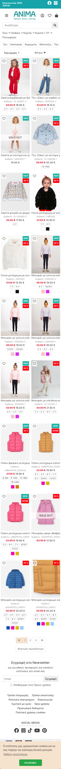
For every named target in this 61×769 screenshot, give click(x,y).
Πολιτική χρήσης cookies (30, 712)
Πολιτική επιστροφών (21, 699)
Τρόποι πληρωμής (17, 695)
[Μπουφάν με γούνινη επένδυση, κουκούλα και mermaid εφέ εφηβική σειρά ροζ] (15, 317)
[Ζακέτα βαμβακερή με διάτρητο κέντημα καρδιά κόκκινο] (15, 77)
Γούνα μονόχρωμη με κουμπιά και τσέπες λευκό (28, 275)
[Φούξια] (12, 486)
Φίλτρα (39, 52)
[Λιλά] (47, 291)
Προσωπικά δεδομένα (30, 708)
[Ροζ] (43, 291)
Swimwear (16, 44)
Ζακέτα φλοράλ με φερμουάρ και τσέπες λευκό (27, 212)
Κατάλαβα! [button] (31, 762)
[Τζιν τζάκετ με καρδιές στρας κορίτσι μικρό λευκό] (45, 77)
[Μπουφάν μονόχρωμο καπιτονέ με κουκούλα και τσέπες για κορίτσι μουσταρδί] (45, 579)
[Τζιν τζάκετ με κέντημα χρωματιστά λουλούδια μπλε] (45, 134)
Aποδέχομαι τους (32, 684)
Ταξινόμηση (10, 52)
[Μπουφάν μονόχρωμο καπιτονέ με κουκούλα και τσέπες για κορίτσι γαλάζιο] (15, 579)
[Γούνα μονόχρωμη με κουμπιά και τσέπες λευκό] (15, 254)
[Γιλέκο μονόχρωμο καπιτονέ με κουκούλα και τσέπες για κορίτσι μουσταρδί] (45, 442)
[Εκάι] (17, 486)
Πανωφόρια (9, 37)
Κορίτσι (27, 32)
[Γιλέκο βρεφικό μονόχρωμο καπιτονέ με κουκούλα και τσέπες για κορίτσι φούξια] (15, 442)
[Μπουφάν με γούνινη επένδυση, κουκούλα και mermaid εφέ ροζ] (15, 379)
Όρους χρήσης (42, 684)
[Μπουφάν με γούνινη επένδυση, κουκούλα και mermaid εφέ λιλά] (45, 317)
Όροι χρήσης (41, 703)
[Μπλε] (8, 627)
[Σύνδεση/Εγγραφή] (42, 15)
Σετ (5, 44)
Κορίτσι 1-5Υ (42, 32)
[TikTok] (30, 730)
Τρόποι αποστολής (43, 695)
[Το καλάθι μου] (56, 15)
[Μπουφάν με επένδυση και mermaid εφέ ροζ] (45, 379)
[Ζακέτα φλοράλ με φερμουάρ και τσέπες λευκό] (15, 192)
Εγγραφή (50, 678)
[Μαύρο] (47, 229)
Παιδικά (15, 32)
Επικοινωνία (45, 699)
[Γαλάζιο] (21, 627)
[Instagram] (55, 3)
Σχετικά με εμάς (21, 703)
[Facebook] (49, 3)
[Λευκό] (43, 229)
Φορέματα (31, 44)
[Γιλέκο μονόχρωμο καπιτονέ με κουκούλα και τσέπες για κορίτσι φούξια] (15, 512)
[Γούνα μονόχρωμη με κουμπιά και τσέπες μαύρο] (45, 192)
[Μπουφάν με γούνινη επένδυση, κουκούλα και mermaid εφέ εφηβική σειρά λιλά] (45, 254)
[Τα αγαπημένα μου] (49, 15)
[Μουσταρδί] (47, 483)
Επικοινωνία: (9, 3)
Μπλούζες (45, 44)
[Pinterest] (44, 730)
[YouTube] (37, 730)
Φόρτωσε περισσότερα (31, 648)
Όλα (4, 32)
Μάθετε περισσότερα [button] (15, 754)
